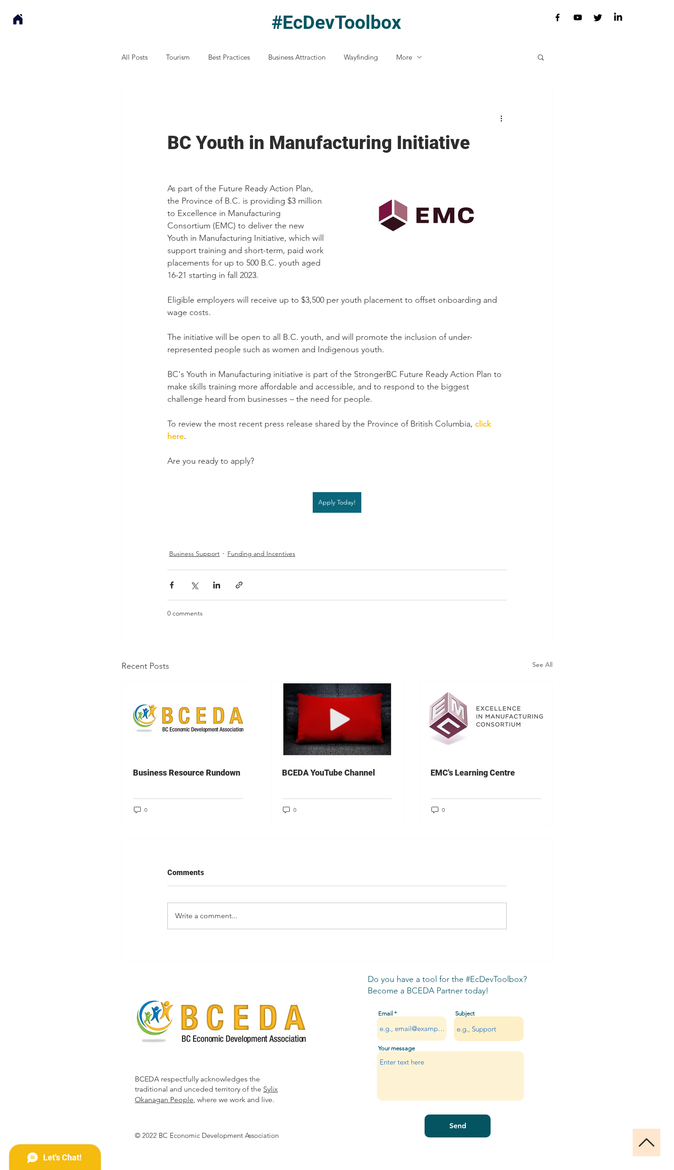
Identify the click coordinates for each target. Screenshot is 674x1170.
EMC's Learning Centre (473, 772)
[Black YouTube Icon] (578, 17)
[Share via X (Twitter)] (194, 585)
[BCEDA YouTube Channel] (337, 719)
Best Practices (229, 57)
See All (542, 664)
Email (385, 1013)
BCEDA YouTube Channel (328, 772)
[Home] (18, 19)
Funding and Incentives (261, 553)
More (404, 57)
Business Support (194, 553)
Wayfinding (361, 57)
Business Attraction (297, 57)
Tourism (178, 57)
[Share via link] (239, 585)
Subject (465, 1013)
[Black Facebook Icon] (557, 17)
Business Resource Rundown (186, 772)
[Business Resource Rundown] (188, 719)
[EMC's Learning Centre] (486, 719)
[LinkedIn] (618, 17)
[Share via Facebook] (171, 585)
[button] (540, 57)
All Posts (135, 57)
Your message (396, 1048)
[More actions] (501, 117)
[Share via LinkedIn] (216, 585)
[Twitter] (598, 17)
